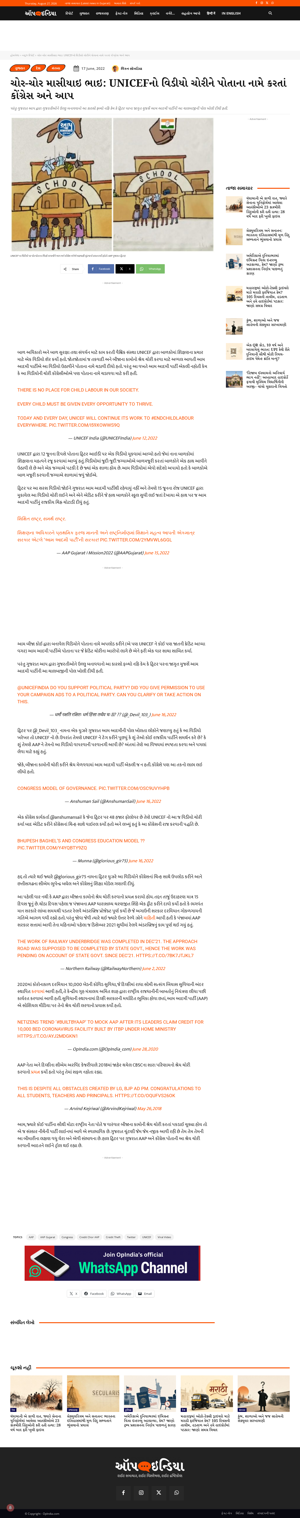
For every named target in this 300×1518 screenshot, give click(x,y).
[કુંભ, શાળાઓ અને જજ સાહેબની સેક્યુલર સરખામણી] (234, 326)
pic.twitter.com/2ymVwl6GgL (136, 540)
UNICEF (146, 1237)
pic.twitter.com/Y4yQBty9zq (52, 848)
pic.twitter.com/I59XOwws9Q (84, 425)
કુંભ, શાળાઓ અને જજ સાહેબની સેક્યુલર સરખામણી (266, 323)
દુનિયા (128, 1409)
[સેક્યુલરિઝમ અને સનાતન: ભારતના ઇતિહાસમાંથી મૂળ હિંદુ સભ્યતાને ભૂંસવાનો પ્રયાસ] (234, 237)
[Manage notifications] (10, 1507)
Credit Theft (113, 1237)
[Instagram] (262, 3)
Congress (67, 1237)
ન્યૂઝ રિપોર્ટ (28, 55)
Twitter (131, 1237)
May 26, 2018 (149, 1109)
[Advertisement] (112, 603)
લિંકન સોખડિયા (131, 68)
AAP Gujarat (47, 1237)
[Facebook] (256, 3)
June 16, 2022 (163, 715)
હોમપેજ (14, 55)
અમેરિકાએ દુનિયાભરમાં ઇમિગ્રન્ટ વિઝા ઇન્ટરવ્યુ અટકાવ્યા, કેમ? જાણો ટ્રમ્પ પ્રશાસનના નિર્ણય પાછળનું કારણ (264, 265)
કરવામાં (38, 992)
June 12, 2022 (144, 438)
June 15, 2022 (156, 553)
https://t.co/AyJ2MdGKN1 (47, 1036)
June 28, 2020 (145, 1049)
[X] (267, 3)
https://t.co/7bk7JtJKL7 (165, 955)
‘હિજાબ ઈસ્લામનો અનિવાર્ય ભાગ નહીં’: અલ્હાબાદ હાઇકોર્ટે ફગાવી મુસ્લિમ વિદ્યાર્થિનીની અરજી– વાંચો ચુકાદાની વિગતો (267, 379)
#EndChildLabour (172, 418)
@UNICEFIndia (33, 687)
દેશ (38, 68)
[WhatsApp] (272, 3)
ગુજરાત (20, 68)
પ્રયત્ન (36, 1072)
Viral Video (164, 1237)
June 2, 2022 (153, 969)
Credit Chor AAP (89, 1237)
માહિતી (149, 918)
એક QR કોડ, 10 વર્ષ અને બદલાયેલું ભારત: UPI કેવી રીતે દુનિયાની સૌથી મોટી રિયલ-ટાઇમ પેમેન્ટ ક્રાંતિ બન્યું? (267, 352)
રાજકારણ (73, 1409)
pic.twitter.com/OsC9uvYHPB (134, 788)
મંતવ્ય (56, 68)
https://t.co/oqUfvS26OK (145, 1095)
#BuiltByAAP (70, 1022)
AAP (31, 1237)
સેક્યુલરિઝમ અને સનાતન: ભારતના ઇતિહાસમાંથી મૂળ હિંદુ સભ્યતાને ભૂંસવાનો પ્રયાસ (267, 235)
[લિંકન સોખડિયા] (116, 68)
